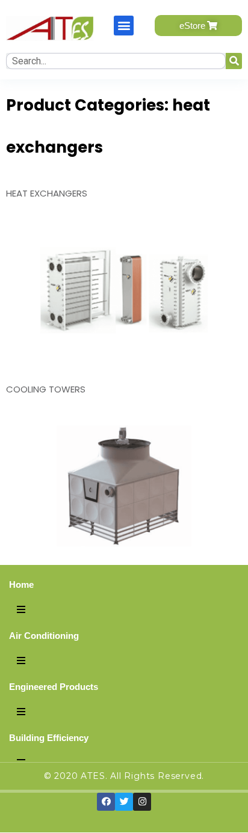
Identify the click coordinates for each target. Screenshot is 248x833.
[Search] (234, 61)
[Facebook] (106, 802)
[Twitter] (124, 802)
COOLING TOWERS (45, 389)
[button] (124, 25)
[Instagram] (142, 802)
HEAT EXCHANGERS (46, 193)
